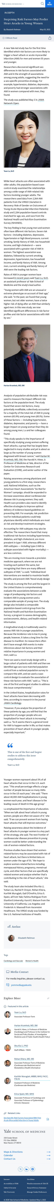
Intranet (7, 1179)
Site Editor (31, 1179)
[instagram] (32, 1169)
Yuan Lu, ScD (41, 278)
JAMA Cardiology (12, 703)
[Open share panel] (49, 38)
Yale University (9, 1192)
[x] (20, 1169)
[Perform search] (42, 3)
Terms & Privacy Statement (36, 1188)
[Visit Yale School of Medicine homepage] (24, 1131)
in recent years (22, 278)
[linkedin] (26, 1169)
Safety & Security (10, 1188)
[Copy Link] (48, 998)
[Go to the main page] (13, 4)
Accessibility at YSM (11, 1183)
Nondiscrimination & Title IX (37, 1183)
